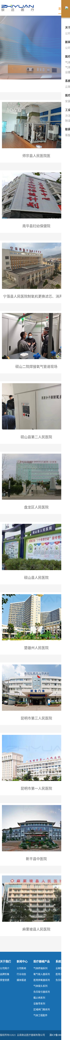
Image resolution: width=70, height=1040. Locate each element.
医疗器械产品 (41, 961)
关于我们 (5, 961)
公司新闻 (21, 968)
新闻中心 (22, 961)
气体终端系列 (40, 968)
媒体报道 (21, 980)
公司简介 (4, 968)
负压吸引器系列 (41, 992)
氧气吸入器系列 (41, 974)
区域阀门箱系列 (41, 1009)
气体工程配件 (40, 1015)
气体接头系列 (40, 986)
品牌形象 (4, 974)
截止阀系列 (39, 997)
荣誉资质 (4, 980)
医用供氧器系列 (41, 980)
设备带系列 (39, 1003)
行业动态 (21, 974)
